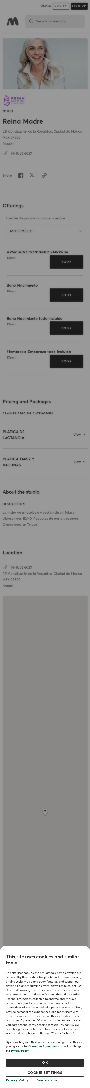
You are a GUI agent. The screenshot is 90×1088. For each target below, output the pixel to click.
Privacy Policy (20, 1051)
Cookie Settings (45, 1073)
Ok (45, 1062)
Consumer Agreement (43, 1046)
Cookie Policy (46, 1080)
